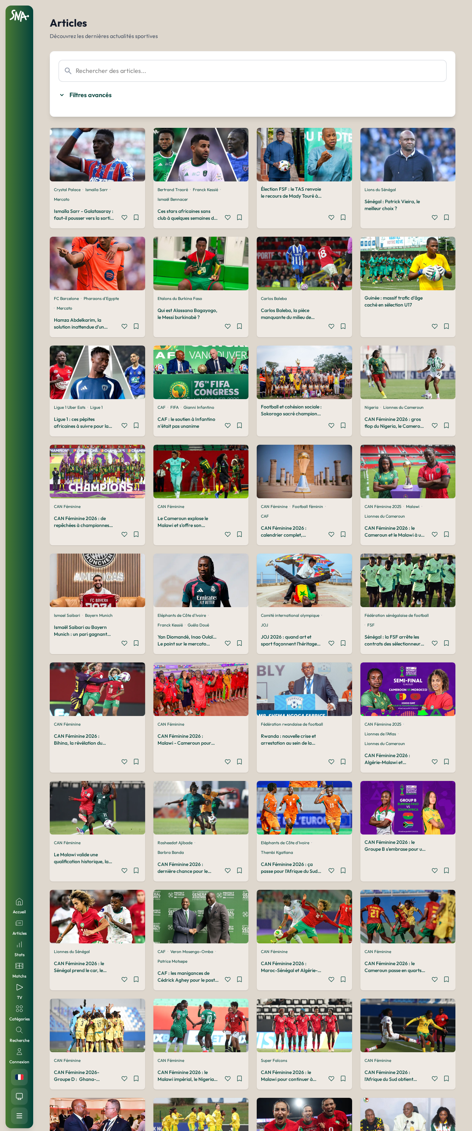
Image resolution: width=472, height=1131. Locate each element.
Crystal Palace (67, 189)
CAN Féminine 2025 (383, 506)
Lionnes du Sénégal (72, 951)
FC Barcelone (66, 298)
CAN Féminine (67, 506)
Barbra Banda (171, 852)
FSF (371, 625)
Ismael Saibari (67, 615)
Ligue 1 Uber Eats (69, 407)
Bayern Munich (99, 615)
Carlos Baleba (274, 298)
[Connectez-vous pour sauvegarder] (136, 218)
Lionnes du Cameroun (403, 407)
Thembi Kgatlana (277, 852)
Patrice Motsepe (172, 961)
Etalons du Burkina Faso (180, 298)
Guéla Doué (198, 625)
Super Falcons (274, 1060)
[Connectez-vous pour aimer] (124, 218)
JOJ (264, 625)
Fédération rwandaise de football (292, 724)
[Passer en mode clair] (19, 1096)
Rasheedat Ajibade (175, 842)
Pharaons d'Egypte (101, 298)
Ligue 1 (96, 407)
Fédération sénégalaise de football (397, 615)
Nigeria (371, 407)
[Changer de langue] (19, 1077)
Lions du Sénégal (380, 189)
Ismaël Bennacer (173, 199)
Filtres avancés (90, 95)
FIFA (174, 407)
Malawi (412, 506)
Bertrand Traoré (173, 189)
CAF (162, 407)
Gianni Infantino (198, 407)
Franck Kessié (205, 189)
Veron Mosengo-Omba (191, 951)
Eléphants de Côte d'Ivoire (182, 615)
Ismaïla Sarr (96, 189)
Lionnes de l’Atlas (380, 733)
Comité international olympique (290, 615)
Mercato (61, 199)
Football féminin (307, 506)
